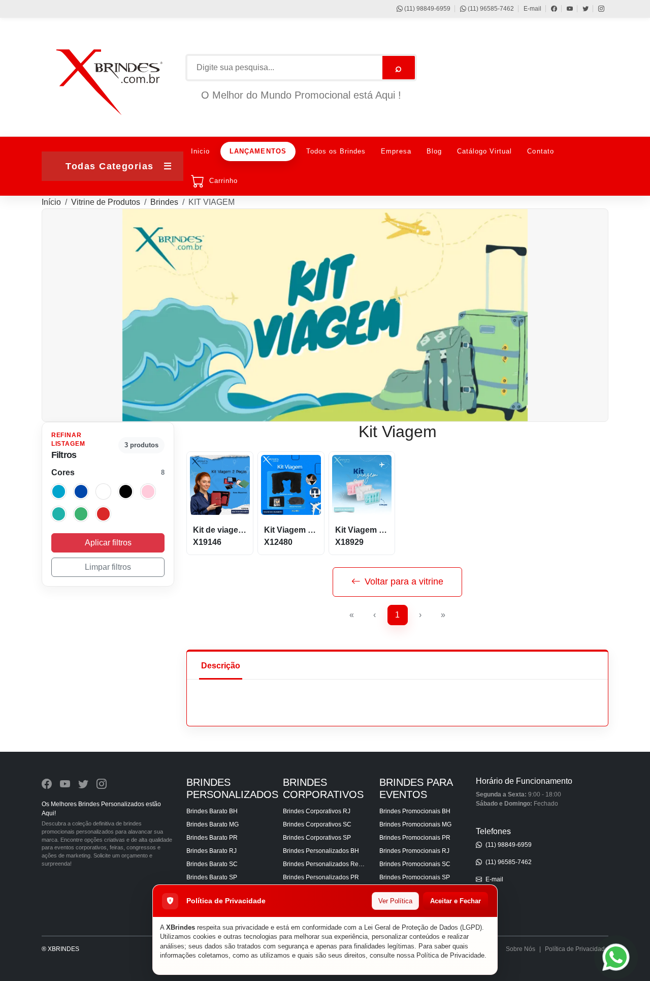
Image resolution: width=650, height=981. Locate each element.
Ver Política (395, 901)
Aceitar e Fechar (455, 901)
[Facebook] (549, 8)
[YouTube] (565, 8)
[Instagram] (596, 8)
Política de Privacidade (450, 955)
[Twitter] (581, 8)
